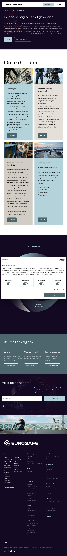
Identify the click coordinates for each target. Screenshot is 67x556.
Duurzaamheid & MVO (51, 491)
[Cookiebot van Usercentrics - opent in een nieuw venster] (58, 260)
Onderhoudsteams (31, 534)
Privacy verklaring (24, 547)
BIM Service (30, 458)
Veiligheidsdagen (31, 493)
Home (6, 10)
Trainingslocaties (31, 498)
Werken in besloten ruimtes (52, 456)
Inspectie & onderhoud (51, 510)
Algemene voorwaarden (10, 547)
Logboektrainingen (31, 500)
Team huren (30, 520)
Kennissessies (30, 491)
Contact (48, 516)
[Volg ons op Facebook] (8, 551)
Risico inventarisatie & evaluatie (53, 501)
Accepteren (54, 295)
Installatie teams (31, 532)
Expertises (49, 454)
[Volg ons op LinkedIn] (5, 551)
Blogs (47, 471)
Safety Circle (50, 499)
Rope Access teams (31, 525)
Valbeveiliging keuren (32, 510)
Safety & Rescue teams (32, 523)
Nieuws (47, 473)
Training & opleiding (50, 508)
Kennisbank (49, 464)
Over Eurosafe (50, 484)
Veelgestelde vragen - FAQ (52, 478)
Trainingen (30, 481)
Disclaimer (34, 547)
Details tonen (58, 290)
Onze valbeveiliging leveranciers (34, 463)
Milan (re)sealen (30, 515)
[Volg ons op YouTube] (14, 551)
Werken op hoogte (50, 458)
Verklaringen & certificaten (52, 488)
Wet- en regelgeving (50, 466)
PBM (28, 469)
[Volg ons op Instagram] (11, 551)
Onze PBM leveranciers (32, 476)
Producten (29, 456)
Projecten (48, 476)
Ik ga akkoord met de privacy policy (55, 403)
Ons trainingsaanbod (32, 486)
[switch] (25, 283)
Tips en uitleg (49, 469)
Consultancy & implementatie (53, 503)
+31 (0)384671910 (35, 34)
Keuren (29, 505)
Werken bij (48, 493)
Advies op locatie (31, 461)
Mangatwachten (31, 528)
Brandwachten (30, 530)
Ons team (48, 486)
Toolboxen (29, 495)
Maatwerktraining (31, 488)
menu (57, 4)
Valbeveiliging (31, 454)
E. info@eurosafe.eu (8, 467)
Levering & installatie (51, 506)
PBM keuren (30, 513)
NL (6, 543)
